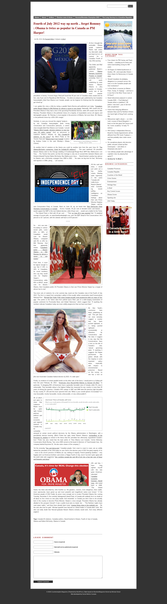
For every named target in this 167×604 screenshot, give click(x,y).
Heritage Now (111, 185)
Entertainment (112, 181)
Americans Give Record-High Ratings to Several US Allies (79, 383)
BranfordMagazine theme (101, 592)
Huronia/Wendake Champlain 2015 (87, 17)
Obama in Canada (59, 521)
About (44, 17)
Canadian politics (57, 519)
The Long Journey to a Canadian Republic (117, 17)
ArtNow (51, 17)
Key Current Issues (113, 191)
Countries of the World (114, 175)
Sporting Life (111, 198)
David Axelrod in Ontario (72, 519)
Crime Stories (111, 178)
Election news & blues (64, 17)
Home (37, 17)
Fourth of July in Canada (89, 519)
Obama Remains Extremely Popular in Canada (95, 74)
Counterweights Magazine (59, 592)
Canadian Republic (113, 172)
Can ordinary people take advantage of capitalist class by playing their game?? (120, 154)
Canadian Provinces (114, 169)
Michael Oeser (116, 592)
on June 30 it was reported (81, 213)
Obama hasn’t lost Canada (54, 139)
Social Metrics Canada (89, 594)
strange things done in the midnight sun (84, 505)
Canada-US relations (44, 519)
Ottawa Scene (112, 194)
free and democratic (52, 448)
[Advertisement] (60, 528)
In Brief (63, 39)
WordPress (79, 592)
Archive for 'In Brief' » (115, 159)
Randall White (49, 39)
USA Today (111, 201)
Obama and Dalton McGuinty (43, 521)
